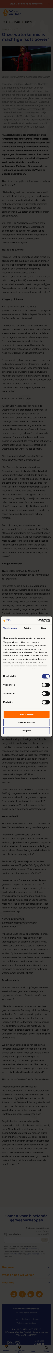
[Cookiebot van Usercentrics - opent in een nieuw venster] (38, 620)
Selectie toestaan (26, 722)
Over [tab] (43, 628)
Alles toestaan (26, 714)
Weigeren (26, 730)
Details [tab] (27, 628)
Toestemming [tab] (10, 628)
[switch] (46, 685)
